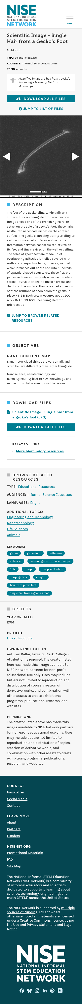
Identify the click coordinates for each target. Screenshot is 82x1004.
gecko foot (34, 553)
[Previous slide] (6, 156)
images (41, 577)
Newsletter (15, 792)
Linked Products (20, 638)
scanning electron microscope (50, 561)
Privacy (32, 924)
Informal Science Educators (49, 494)
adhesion (56, 553)
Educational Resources (36, 486)
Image (29, 569)
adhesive (15, 561)
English (36, 502)
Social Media (17, 799)
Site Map (14, 866)
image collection (52, 569)
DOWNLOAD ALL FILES (45, 99)
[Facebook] (22, 991)
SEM (13, 569)
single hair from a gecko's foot (29, 593)
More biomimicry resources (40, 451)
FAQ (10, 859)
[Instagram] (37, 991)
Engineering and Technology (30, 517)
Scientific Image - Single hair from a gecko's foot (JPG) (42, 414)
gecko (14, 553)
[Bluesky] (29, 991)
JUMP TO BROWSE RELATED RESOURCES (36, 318)
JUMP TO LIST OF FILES (43, 109)
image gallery (18, 577)
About (12, 822)
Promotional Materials (25, 853)
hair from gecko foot (23, 585)
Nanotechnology (20, 523)
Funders (13, 836)
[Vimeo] (60, 991)
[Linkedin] (45, 991)
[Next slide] (75, 156)
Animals (13, 535)
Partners (13, 829)
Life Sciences (17, 529)
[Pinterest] (52, 991)
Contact (13, 805)
